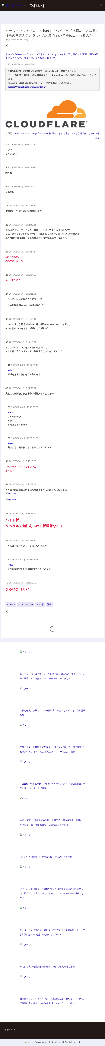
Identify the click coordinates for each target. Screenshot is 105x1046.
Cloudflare (25, 604)
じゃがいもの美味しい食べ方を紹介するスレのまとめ (46, 856)
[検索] (101, 5)
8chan (11, 604)
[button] (7, 46)
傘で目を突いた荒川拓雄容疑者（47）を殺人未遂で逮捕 (47, 966)
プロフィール (10, 1030)
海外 (49, 604)
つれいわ (38, 5)
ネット (40, 604)
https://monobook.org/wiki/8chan (27, 86)
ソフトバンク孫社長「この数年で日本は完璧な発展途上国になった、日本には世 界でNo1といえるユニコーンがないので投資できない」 (52, 893)
